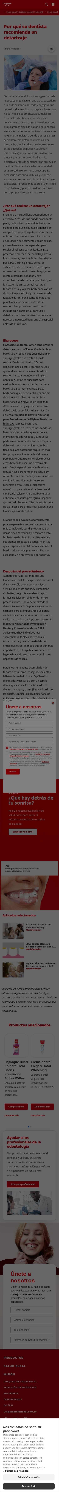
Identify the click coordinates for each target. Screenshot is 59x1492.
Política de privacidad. (17, 1470)
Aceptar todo (29, 1486)
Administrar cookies (29, 1477)
